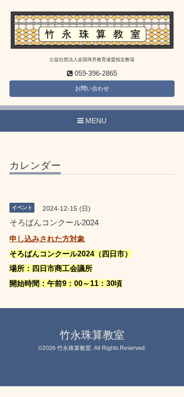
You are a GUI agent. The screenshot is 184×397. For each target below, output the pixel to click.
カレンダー (35, 165)
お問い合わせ (92, 88)
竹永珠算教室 (92, 335)
